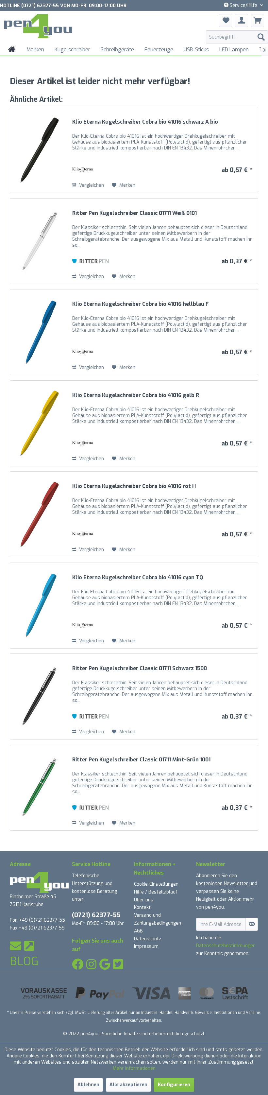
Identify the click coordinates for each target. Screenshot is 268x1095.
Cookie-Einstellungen (156, 884)
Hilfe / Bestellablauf (155, 892)
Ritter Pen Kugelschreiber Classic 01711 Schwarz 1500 (139, 668)
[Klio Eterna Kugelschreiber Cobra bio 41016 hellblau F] (39, 332)
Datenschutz (147, 939)
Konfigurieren (174, 1085)
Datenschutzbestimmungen (226, 946)
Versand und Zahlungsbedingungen (157, 919)
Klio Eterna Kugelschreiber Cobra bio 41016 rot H (134, 486)
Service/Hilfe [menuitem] (243, 5)
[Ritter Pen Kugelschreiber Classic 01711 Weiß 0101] (39, 241)
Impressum (146, 946)
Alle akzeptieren (128, 1085)
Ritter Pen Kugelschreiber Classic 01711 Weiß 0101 (134, 213)
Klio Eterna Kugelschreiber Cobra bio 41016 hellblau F (140, 304)
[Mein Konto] (241, 20)
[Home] (12, 49)
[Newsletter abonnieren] (251, 924)
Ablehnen (88, 1085)
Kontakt (142, 907)
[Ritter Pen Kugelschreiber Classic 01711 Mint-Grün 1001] (39, 787)
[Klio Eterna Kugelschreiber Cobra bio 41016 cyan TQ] (39, 605)
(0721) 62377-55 (96, 915)
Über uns (143, 900)
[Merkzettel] (225, 20)
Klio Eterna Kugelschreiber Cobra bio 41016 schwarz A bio (145, 122)
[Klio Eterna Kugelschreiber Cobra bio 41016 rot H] (39, 514)
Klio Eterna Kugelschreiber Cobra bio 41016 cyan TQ (137, 577)
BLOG (24, 961)
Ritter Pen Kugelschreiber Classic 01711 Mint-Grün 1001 (141, 759)
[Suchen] (261, 36)
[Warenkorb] (257, 20)
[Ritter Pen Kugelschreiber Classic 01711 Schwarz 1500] (39, 696)
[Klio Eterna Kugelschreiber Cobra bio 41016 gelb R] (39, 423)
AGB (138, 931)
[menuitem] (237, 36)
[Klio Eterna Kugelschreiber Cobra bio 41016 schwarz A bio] (39, 150)
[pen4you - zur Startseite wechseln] (38, 27)
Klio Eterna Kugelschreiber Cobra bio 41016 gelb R (135, 395)
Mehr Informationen (134, 1068)
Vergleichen (91, 185)
